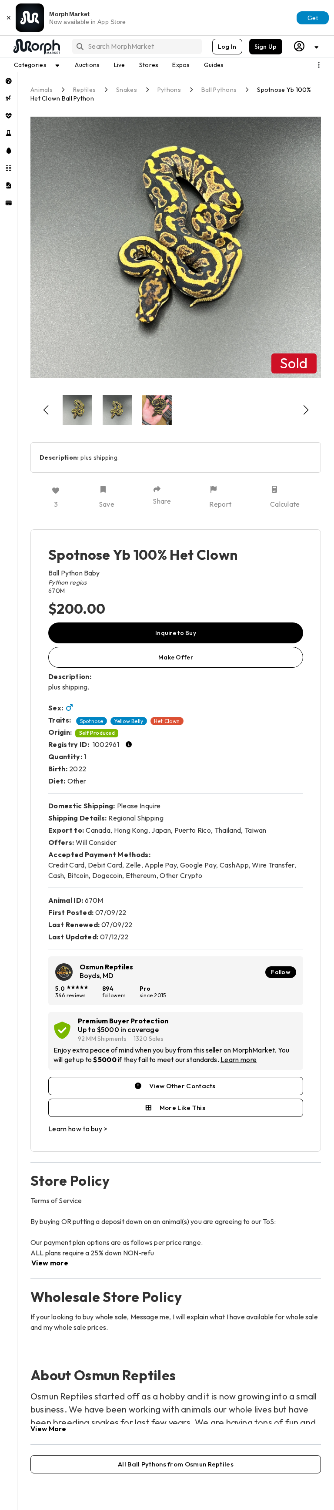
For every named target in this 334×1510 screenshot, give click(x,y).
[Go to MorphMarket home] (36, 46)
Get (312, 17)
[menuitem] (8, 81)
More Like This (182, 1107)
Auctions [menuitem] (87, 64)
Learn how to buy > (78, 1128)
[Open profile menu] (307, 46)
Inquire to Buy (175, 633)
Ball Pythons (219, 90)
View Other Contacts (182, 1086)
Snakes (126, 90)
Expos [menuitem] (181, 64)
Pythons (169, 90)
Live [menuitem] (119, 64)
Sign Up (265, 46)
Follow (281, 972)
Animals (41, 90)
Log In (227, 46)
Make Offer (175, 657)
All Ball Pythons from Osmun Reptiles (176, 1464)
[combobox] (136, 46)
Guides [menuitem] (214, 64)
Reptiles (84, 90)
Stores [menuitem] (149, 64)
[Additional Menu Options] (318, 65)
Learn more (238, 1059)
